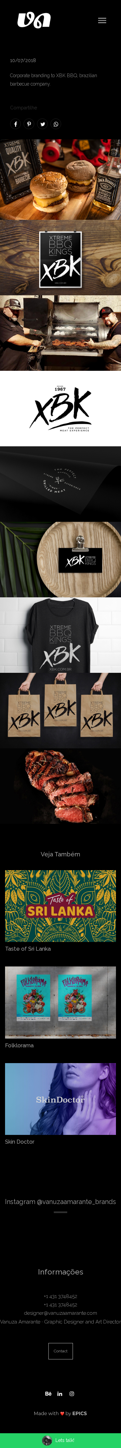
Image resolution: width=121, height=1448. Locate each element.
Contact (61, 1351)
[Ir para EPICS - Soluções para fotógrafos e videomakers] (60, 1413)
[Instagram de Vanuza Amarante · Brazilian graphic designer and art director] (73, 1393)
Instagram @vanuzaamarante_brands (60, 1202)
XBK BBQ (66, 75)
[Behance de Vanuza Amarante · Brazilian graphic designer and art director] (48, 1393)
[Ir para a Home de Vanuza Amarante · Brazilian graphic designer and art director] (34, 19)
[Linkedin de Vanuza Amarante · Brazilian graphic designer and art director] (60, 1393)
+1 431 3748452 (60, 1296)
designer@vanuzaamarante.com (60, 1313)
